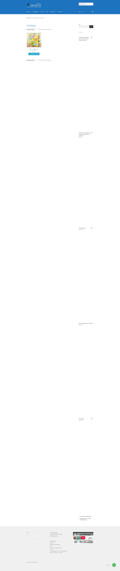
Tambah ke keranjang (34, 53)
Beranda (28, 11)
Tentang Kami (35, 11)
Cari (79, 24)
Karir (47, 11)
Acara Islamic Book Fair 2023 (85, 516)
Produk (59, 11)
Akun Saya (52, 11)
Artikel (42, 11)
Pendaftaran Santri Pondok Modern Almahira (85, 519)
